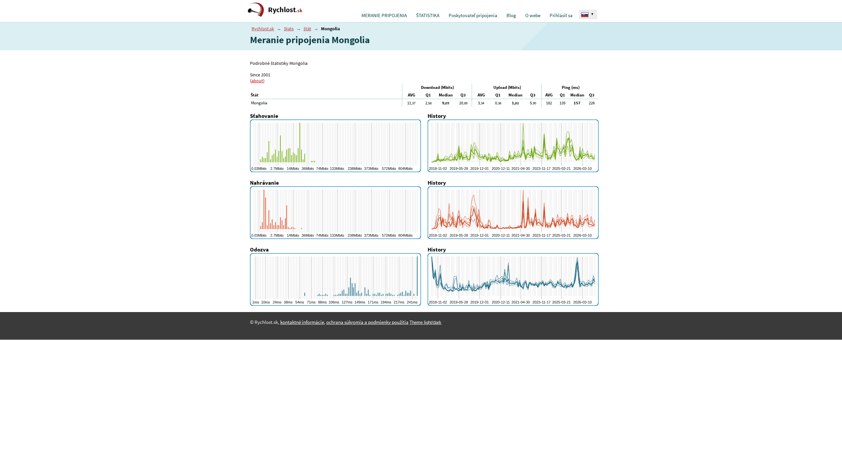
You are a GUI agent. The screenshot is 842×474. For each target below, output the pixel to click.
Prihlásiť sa (561, 15)
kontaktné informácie (302, 322)
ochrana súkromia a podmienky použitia (367, 322)
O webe (532, 15)
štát (307, 29)
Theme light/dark (425, 322)
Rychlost (285, 9)
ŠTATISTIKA (427, 15)
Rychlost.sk (263, 29)
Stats (289, 29)
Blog (511, 15)
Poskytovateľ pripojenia (473, 15)
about (257, 81)
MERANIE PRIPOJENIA (384, 15)
